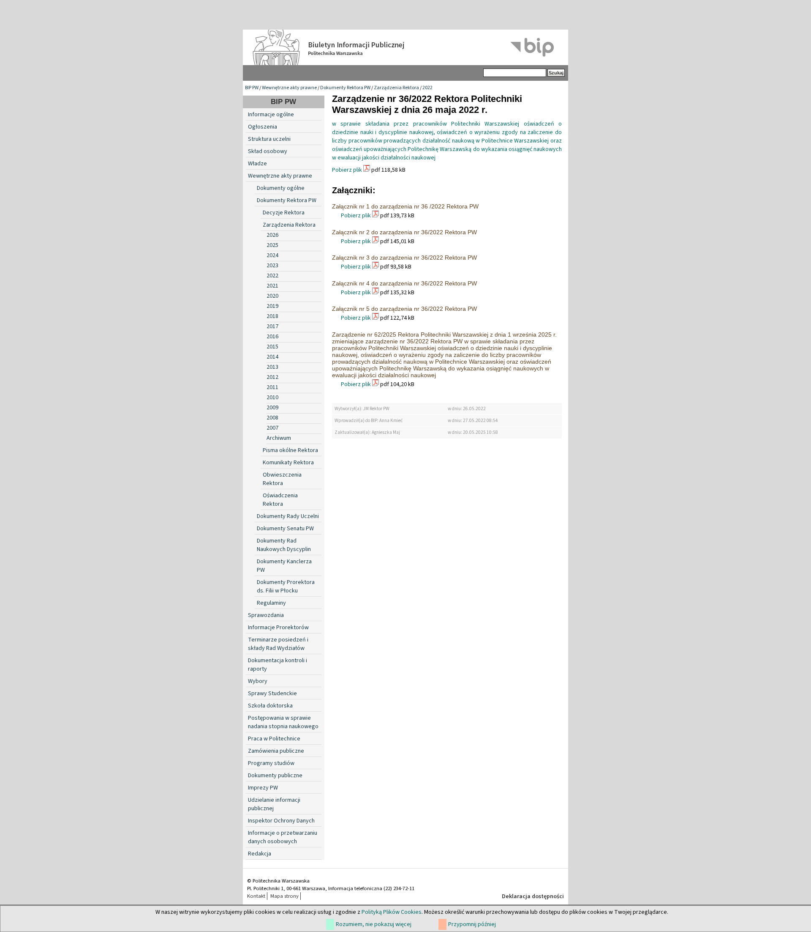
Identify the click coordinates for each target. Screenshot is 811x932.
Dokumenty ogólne (281, 188)
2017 (272, 326)
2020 (272, 296)
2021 (272, 286)
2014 (272, 357)
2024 (272, 255)
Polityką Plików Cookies (392, 912)
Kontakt (256, 896)
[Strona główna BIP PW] (405, 47)
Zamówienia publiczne (276, 751)
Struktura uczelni (269, 139)
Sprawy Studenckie (272, 693)
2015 (272, 347)
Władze (257, 163)
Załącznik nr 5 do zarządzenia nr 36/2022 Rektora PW (404, 308)
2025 (272, 245)
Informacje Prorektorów (278, 627)
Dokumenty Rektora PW (345, 87)
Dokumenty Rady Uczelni (288, 516)
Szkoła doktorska (270, 706)
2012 (272, 377)
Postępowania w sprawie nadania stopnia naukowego (283, 722)
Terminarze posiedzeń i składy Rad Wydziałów (278, 644)
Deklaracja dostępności (533, 896)
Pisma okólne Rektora (290, 450)
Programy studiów (271, 763)
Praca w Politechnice (274, 739)
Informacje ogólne (271, 114)
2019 (272, 306)
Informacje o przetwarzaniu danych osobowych (282, 837)
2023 (272, 265)
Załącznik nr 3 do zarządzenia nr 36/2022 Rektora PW (404, 257)
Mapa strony (284, 896)
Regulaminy (271, 603)
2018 (272, 316)
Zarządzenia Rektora (396, 87)
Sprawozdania (266, 615)
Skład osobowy (267, 151)
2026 (272, 235)
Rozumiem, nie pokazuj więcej (373, 924)
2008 (272, 418)
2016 (272, 336)
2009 (272, 407)
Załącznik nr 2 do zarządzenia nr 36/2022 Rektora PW (404, 232)
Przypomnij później (472, 924)
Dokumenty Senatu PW (285, 528)
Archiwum (279, 438)
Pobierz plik (347, 170)
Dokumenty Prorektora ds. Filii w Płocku (286, 586)
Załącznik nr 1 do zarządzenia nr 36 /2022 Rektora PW (405, 206)
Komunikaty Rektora (288, 462)
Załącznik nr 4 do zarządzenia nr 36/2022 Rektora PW (404, 283)
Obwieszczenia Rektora (282, 479)
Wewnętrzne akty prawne (289, 87)
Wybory (257, 681)
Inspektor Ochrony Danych (281, 821)
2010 (272, 397)
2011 (272, 387)
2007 (272, 428)
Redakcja (259, 854)
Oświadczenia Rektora (280, 499)
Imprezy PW (263, 788)
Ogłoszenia (262, 127)
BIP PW (252, 87)
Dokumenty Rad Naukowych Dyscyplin (284, 545)
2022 (427, 87)
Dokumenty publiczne (275, 775)
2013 (272, 367)
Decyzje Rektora (284, 212)
